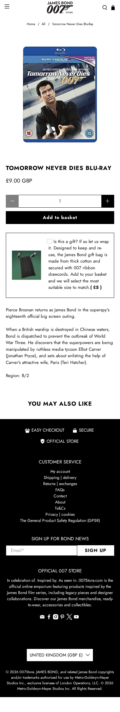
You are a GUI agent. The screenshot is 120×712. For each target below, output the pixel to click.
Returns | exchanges (60, 484)
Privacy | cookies (60, 514)
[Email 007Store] (42, 618)
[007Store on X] (69, 618)
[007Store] (60, 7)
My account (60, 471)
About (60, 502)
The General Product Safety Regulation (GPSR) (60, 520)
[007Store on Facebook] (49, 618)
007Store (27, 672)
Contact (60, 496)
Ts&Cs (60, 508)
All (43, 24)
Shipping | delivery (60, 477)
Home (31, 24)
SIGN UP (95, 550)
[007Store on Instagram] (55, 618)
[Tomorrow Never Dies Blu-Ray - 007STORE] (60, 93)
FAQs (60, 490)
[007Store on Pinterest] (62, 618)
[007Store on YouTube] (76, 618)
